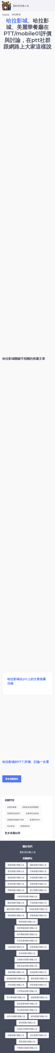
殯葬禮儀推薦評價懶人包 (27, 928)
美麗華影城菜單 (13, 813)
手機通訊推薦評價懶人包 (27, 1048)
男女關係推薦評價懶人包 (27, 1010)
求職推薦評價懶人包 (16, 890)
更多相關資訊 (11, 778)
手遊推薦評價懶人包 (38, 903)
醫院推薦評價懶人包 (16, 903)
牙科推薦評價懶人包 (16, 985)
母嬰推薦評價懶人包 (38, 884)
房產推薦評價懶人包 (38, 915)
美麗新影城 (24, 826)
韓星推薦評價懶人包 (38, 985)
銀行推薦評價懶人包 (38, 890)
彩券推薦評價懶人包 (27, 953)
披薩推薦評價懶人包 (39, 997)
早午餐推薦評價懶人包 (16, 997)
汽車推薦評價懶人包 (38, 871)
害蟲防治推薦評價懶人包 (27, 1029)
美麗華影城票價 (32, 813)
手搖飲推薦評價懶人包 (38, 909)
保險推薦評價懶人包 (16, 915)
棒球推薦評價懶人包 (39, 1016)
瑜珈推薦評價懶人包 (38, 972)
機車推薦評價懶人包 (38, 865)
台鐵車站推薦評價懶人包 (27, 959)
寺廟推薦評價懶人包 (38, 877)
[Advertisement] (27, 82)
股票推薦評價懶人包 (16, 884)
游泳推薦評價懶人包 (38, 1035)
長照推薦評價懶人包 (16, 871)
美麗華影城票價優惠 (30, 807)
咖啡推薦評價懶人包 (15, 909)
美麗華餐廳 (11, 807)
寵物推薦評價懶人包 (16, 877)
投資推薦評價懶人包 (38, 947)
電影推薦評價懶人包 (27, 1041)
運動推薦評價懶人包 (16, 865)
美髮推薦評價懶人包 (16, 972)
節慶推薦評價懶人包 (16, 1035)
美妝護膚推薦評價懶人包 (27, 1004)
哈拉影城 (11, 826)
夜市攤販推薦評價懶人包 (27, 934)
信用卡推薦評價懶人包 (16, 1016)
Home (5, 14)
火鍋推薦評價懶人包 (16, 947)
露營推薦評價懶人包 (27, 922)
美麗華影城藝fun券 (15, 820)
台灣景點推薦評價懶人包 (27, 991)
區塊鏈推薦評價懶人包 (16, 978)
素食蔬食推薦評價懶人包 (27, 966)
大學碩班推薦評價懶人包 (27, 896)
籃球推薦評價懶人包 (27, 1022)
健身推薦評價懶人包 (39, 978)
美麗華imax (35, 820)
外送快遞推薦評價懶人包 (27, 940)
